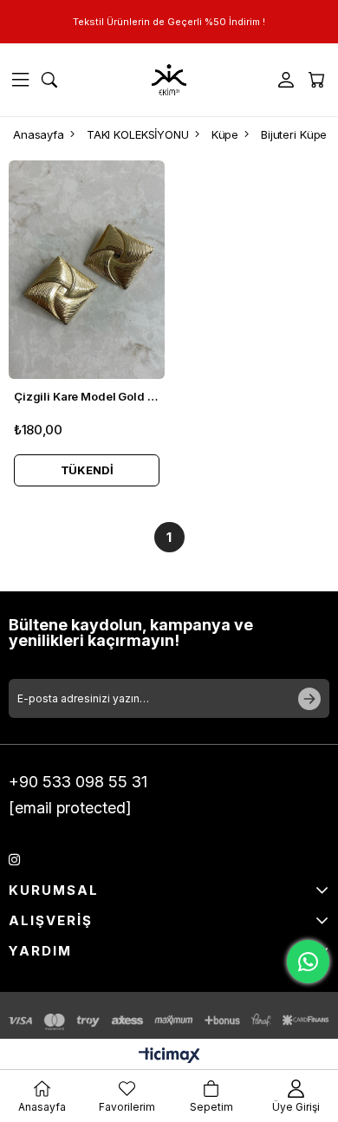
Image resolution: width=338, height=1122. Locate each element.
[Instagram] (14, 859)
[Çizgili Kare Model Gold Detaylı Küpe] (87, 269)
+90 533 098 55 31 (78, 782)
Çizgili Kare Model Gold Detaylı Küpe (86, 396)
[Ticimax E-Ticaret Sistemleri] (169, 1056)
